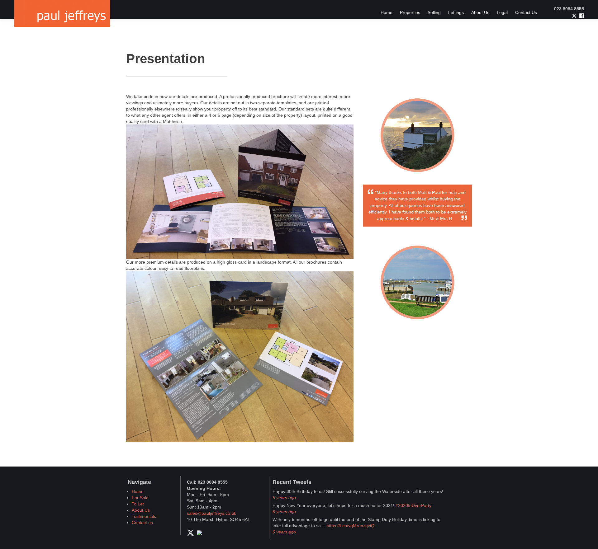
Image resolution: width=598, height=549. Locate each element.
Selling (434, 12)
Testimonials (144, 516)
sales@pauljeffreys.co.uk (211, 513)
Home (386, 12)
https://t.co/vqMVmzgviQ (350, 525)
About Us (480, 12)
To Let (138, 503)
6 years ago (284, 511)
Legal (502, 12)
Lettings (456, 12)
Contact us (142, 522)
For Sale (140, 497)
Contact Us (526, 12)
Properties (410, 12)
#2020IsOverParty (413, 505)
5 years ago (284, 497)
